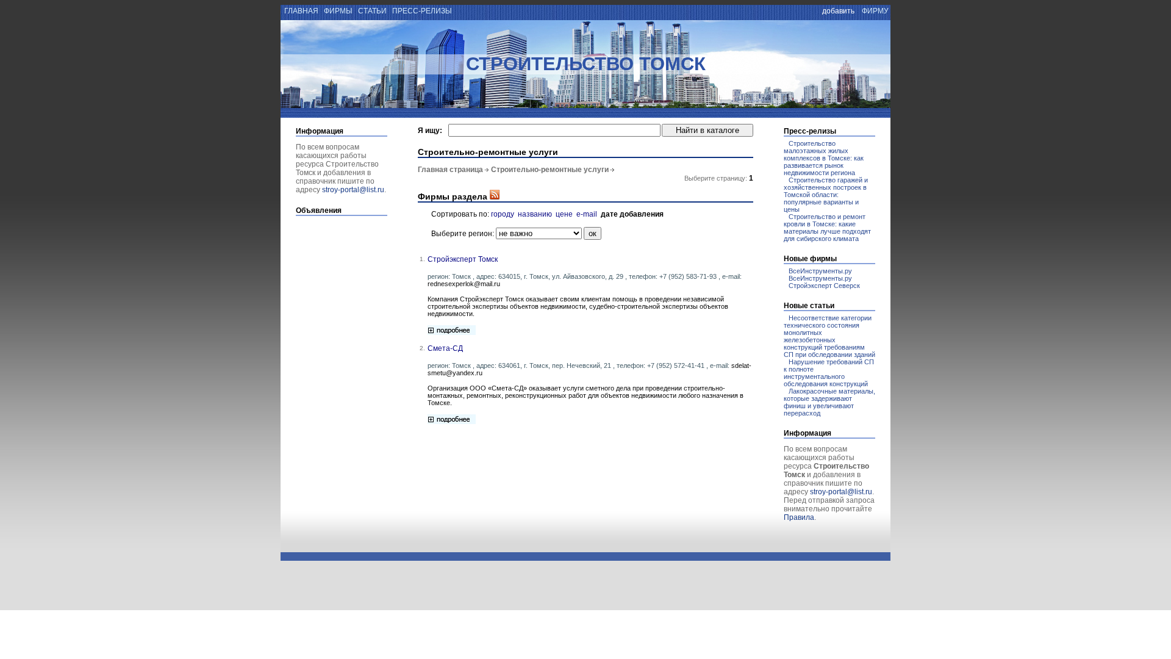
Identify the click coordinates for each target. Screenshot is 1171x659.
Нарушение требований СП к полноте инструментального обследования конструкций (829, 372)
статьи (372, 11)
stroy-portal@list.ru (353, 189)
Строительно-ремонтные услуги (550, 169)
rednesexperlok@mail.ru (464, 283)
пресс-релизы (422, 11)
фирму (875, 11)
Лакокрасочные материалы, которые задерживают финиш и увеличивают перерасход (829, 402)
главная (300, 11)
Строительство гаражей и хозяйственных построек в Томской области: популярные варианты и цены (826, 194)
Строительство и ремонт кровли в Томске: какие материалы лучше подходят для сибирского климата (827, 227)
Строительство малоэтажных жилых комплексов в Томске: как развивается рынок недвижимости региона (824, 158)
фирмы (338, 11)
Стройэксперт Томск (463, 259)
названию (535, 214)
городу (502, 214)
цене (564, 214)
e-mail (586, 214)
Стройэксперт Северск (824, 285)
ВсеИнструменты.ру (820, 271)
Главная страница (450, 169)
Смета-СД (445, 348)
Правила (799, 517)
